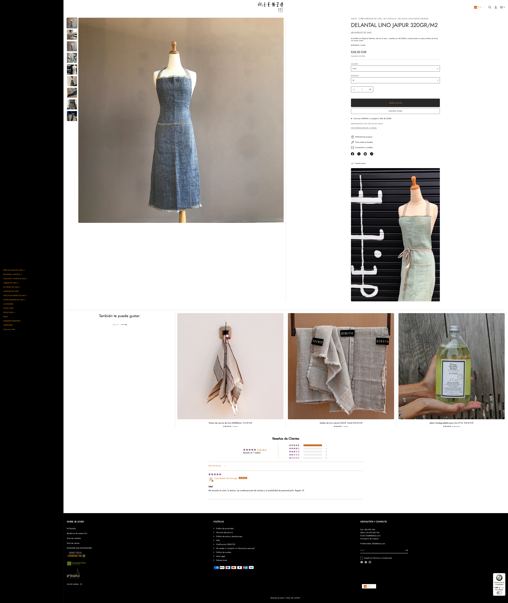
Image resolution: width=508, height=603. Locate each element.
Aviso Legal (220, 556)
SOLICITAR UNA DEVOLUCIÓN (79, 548)
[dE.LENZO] (270, 7)
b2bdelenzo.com (378, 543)
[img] (214, 474)
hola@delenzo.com (373, 535)
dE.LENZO (296, 598)
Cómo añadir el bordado (364, 142)
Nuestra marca (360, 163)
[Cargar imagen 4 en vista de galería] (72, 58)
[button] (479, 7)
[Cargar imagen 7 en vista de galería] (72, 93)
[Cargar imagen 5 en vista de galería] (72, 70)
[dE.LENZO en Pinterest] (365, 562)
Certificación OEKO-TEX (225, 544)
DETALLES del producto (363, 137)
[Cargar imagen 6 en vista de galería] (72, 81)
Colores (354, 64)
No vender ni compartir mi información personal (235, 548)
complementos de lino (370, 19)
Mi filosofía (71, 528)
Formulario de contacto (369, 538)
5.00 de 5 (261, 449)
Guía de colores (73, 543)
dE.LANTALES (389, 19)
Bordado (355, 76)
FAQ (218, 540)
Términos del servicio (224, 532)
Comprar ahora (395, 111)
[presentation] (181, 120)
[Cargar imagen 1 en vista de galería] (72, 23)
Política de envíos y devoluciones (229, 536)
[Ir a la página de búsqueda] (490, 7)
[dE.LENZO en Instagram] (370, 562)
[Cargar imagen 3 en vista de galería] (72, 46)
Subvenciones (221, 560)
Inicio (354, 19)
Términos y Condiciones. (383, 558)
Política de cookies (223, 552)
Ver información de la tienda (364, 128)
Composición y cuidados (364, 147)
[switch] (499, 592)
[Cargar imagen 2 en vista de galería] (72, 35)
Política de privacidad (224, 528)
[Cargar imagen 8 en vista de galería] (72, 104)
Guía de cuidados (74, 538)
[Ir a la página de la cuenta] (496, 7)
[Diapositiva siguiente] (124, 325)
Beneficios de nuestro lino (77, 533)
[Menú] (503, 574)
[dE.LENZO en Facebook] (361, 562)
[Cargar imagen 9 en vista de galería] (72, 116)
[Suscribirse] (406, 550)
